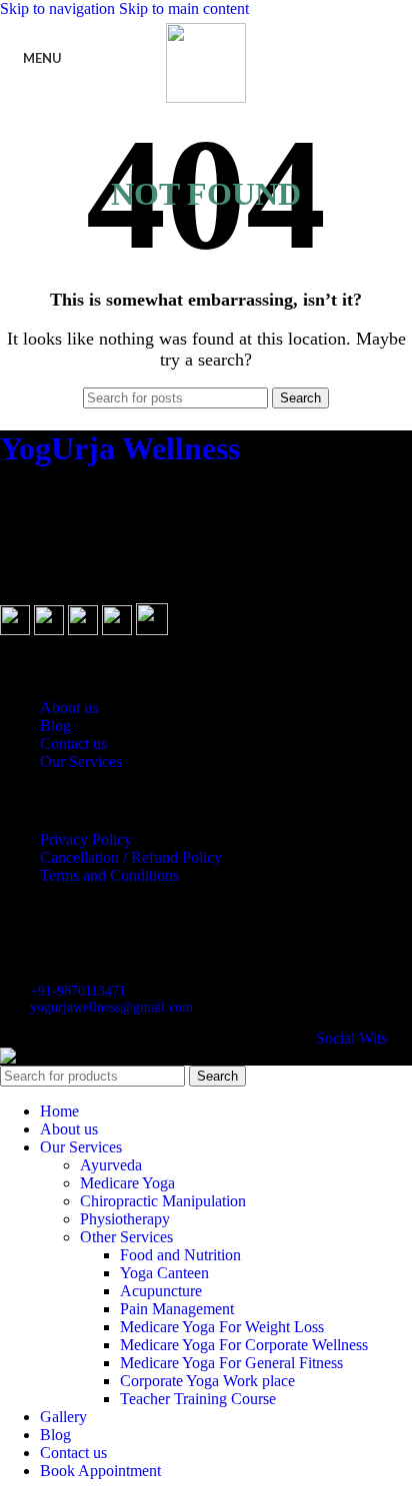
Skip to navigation (59, 8)
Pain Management (177, 1308)
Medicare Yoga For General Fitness (231, 1362)
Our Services (81, 761)
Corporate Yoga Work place (207, 1380)
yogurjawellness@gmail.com (111, 1007)
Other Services (126, 1236)
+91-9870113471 (78, 991)
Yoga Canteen (164, 1272)
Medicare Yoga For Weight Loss (222, 1326)
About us (69, 707)
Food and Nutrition (180, 1254)
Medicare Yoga (127, 1182)
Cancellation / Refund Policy (131, 857)
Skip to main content (184, 8)
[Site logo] (206, 97)
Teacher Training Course (198, 1398)
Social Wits (351, 1038)
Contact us (73, 743)
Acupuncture (161, 1290)
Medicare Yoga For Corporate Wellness (244, 1344)
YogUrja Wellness (120, 448)
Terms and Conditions (109, 875)
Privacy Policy (86, 839)
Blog (55, 725)
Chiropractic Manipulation (163, 1200)
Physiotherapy (125, 1218)
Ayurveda (111, 1164)
